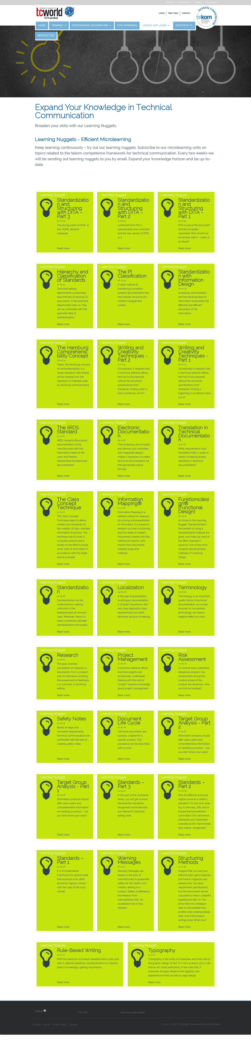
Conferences (184, 2)
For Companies (127, 25)
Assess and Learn (155, 25)
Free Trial (173, 13)
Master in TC (184, 25)
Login (161, 13)
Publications (211, 2)
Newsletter (46, 35)
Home (42, 25)
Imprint (46, 1024)
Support (39, 1011)
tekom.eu (170, 2)
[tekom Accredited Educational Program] (207, 17)
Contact (186, 13)
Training (198, 2)
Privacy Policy (60, 1024)
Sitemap (73, 1024)
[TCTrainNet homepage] (55, 13)
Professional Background (90, 25)
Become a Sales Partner (133, 1012)
